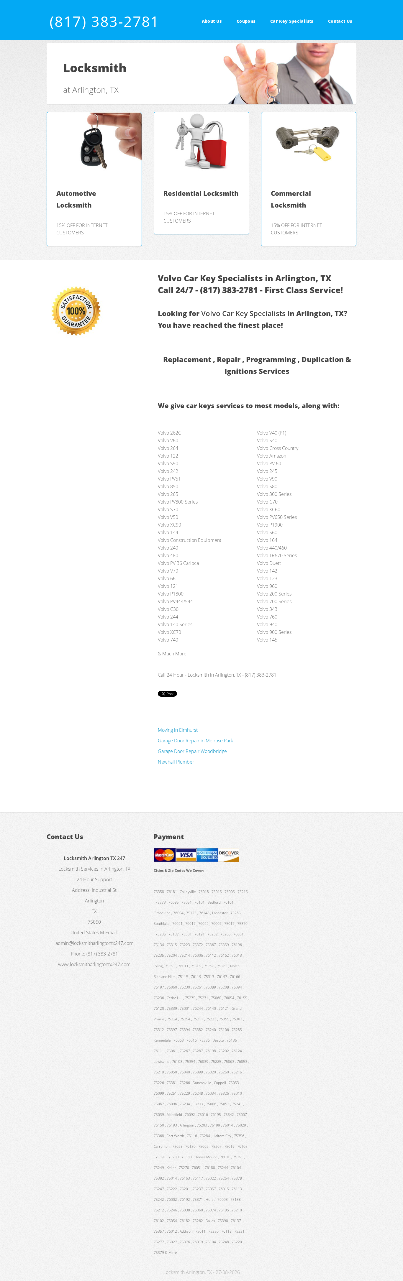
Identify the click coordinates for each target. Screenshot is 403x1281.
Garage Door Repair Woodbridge (192, 751)
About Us (212, 21)
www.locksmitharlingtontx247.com (94, 964)
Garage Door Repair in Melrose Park (195, 740)
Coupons (246, 21)
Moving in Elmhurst (178, 730)
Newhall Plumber (176, 762)
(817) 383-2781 (105, 21)
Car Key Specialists (291, 21)
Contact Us (340, 21)
